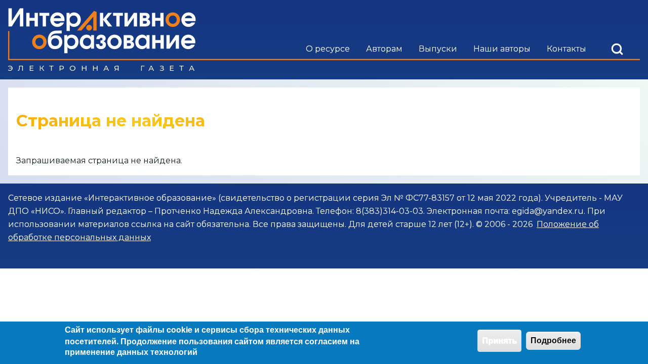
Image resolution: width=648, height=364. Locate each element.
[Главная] (102, 39)
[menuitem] (328, 49)
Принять (499, 340)
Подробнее (553, 340)
